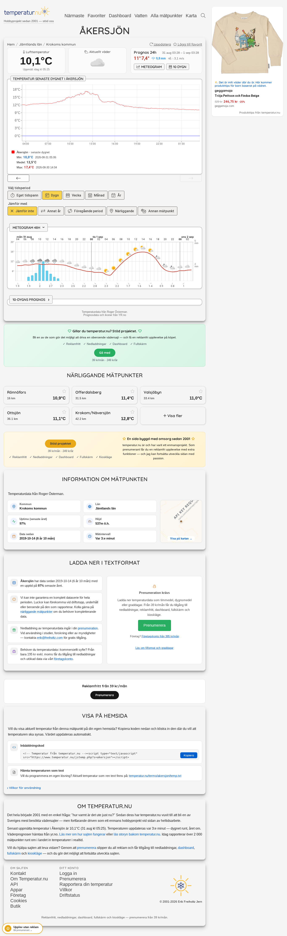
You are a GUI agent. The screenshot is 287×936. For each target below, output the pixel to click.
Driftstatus (69, 895)
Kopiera (189, 755)
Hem (11, 44)
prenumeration (88, 628)
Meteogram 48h (30, 227)
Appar (16, 889)
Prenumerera (155, 625)
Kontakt (18, 873)
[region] (104, 258)
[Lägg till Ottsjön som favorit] (64, 411)
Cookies (18, 900)
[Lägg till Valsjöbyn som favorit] (201, 391)
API (14, 884)
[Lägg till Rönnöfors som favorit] (64, 391)
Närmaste (74, 15)
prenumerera (86, 848)
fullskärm (14, 853)
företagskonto (63, 659)
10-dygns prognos (31, 299)
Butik (15, 906)
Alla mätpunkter (166, 15)
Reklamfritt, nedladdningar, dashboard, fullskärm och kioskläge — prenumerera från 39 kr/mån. (104, 917)
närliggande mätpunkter (36, 611)
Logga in (68, 873)
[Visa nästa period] (191, 178)
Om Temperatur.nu (29, 878)
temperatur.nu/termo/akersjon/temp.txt (155, 776)
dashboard (186, 848)
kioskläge (35, 853)
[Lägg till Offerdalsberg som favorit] (132, 391)
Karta (191, 15)
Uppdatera (162, 44)
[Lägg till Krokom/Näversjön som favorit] (132, 411)
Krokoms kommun (61, 44)
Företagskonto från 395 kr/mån (160, 636)
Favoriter (96, 15)
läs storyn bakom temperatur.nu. (137, 834)
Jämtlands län (30, 44)
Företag (18, 895)
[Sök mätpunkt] (203, 15)
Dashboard (120, 15)
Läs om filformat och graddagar (154, 647)
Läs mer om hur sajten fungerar (82, 834)
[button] (181, 521)
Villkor (65, 889)
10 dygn (179, 67)
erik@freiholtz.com (50, 637)
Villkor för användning (25, 788)
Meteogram (151, 67)
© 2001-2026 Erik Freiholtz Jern (181, 901)
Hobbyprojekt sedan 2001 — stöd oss (29, 21)
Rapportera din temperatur (86, 884)
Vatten (140, 15)
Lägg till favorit (190, 44)
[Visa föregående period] (18, 178)
